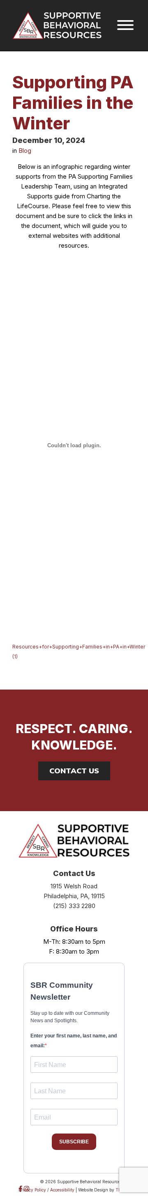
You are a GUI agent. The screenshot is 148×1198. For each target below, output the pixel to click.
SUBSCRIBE (74, 1142)
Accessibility (62, 1189)
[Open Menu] (125, 25)
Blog (24, 150)
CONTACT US (74, 770)
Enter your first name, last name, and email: (73, 1041)
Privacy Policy (32, 1189)
